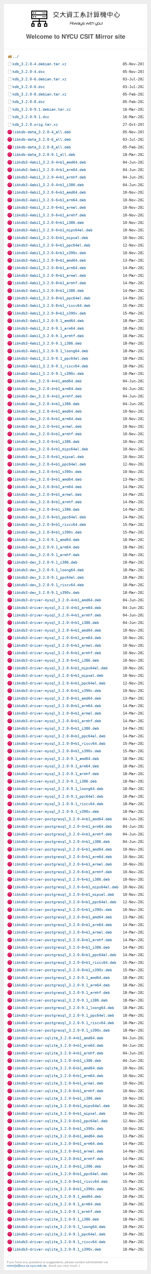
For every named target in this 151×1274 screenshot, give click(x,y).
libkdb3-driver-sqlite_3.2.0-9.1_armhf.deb (56, 1211)
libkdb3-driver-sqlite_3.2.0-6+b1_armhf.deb (57, 1091)
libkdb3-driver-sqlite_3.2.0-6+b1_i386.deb (56, 1098)
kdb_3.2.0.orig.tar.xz (35, 124)
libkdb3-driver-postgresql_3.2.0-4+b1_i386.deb (61, 841)
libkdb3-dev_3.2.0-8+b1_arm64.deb (47, 487)
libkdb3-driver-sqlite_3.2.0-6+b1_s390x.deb (57, 1128)
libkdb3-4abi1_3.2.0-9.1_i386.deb (47, 343)
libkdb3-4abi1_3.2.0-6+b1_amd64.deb (49, 192)
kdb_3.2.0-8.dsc (28, 101)
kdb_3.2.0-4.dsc (28, 71)
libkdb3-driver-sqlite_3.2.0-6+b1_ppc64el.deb (60, 1121)
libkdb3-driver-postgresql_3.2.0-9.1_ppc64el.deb (63, 1015)
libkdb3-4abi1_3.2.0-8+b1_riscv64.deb (51, 305)
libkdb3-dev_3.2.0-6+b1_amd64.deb (47, 411)
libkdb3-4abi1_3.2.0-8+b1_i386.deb (48, 290)
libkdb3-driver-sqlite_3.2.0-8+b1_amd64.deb (57, 1136)
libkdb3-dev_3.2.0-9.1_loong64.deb (48, 570)
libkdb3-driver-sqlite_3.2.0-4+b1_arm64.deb (57, 1045)
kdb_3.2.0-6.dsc (28, 87)
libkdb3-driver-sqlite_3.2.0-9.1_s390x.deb (56, 1249)
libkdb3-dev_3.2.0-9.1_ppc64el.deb (48, 577)
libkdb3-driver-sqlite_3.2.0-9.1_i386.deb (55, 1219)
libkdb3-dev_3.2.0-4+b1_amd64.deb (47, 381)
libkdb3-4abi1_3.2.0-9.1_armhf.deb (48, 336)
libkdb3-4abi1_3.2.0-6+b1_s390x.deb (49, 253)
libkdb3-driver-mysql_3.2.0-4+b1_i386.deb (55, 622)
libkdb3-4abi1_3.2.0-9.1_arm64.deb (48, 328)
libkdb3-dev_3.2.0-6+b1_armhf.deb (47, 434)
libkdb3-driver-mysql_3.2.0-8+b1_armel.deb (56, 713)
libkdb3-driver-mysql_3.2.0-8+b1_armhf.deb (56, 721)
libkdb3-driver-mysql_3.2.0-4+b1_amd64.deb (56, 600)
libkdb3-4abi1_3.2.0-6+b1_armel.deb (49, 207)
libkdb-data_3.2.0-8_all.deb (41, 147)
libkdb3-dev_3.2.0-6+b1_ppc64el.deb (49, 464)
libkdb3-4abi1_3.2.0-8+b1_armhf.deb (49, 283)
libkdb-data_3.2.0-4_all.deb (41, 132)
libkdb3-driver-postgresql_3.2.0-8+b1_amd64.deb (62, 917)
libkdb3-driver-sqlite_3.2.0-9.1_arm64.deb (56, 1204)
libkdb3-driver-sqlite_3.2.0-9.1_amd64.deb (56, 1196)
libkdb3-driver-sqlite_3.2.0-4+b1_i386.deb (56, 1060)
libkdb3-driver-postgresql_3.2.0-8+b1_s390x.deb (62, 970)
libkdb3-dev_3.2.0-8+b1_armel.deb (47, 494)
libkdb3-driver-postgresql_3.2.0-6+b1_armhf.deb (62, 872)
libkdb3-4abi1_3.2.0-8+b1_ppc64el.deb (51, 298)
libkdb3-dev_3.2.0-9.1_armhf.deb (45, 555)
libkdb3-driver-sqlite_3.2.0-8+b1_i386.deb (56, 1166)
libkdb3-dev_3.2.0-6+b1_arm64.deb (47, 419)
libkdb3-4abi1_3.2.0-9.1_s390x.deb (48, 373)
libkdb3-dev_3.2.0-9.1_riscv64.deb (48, 585)
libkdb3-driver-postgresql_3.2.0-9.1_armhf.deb (61, 992)
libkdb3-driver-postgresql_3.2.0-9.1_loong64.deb (63, 1007)
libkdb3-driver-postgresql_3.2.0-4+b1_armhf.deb (62, 834)
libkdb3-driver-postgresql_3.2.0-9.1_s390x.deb (61, 1030)
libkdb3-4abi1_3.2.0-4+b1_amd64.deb (49, 162)
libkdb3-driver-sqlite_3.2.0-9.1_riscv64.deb (58, 1242)
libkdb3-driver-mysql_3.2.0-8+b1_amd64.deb (56, 698)
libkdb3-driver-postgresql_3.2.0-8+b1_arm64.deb (62, 925)
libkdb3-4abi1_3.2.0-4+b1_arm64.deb (49, 169)
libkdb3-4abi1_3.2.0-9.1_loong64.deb (50, 351)
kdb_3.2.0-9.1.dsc (30, 117)
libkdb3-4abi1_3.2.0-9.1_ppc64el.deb (50, 358)
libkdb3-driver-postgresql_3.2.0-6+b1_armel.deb (62, 864)
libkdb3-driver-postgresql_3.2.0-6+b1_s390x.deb (62, 909)
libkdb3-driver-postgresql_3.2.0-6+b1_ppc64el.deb (64, 902)
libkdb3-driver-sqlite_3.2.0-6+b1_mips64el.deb (61, 1106)
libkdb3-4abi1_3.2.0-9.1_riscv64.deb (50, 366)
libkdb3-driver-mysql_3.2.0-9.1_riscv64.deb (57, 804)
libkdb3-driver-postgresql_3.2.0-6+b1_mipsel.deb (63, 894)
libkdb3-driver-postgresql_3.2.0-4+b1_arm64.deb (62, 826)
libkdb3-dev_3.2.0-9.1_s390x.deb (45, 592)
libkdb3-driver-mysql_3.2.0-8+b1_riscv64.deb (58, 743)
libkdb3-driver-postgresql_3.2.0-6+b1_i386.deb (61, 879)
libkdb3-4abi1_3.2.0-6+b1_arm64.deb (49, 200)
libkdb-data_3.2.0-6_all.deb (41, 139)
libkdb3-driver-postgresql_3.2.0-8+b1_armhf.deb (62, 940)
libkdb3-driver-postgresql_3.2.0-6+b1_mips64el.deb (65, 887)
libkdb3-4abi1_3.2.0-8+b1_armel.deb (49, 275)
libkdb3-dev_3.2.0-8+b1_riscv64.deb (49, 524)
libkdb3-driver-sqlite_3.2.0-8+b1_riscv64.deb (60, 1181)
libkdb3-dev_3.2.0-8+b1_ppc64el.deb (49, 517)
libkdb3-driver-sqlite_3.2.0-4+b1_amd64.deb (57, 1038)
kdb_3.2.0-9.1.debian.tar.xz (41, 109)
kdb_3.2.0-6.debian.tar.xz (39, 79)
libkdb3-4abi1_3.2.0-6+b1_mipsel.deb (50, 237)
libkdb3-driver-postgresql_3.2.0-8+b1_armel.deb (62, 932)
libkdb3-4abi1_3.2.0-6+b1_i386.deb (48, 222)
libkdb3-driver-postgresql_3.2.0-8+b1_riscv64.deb (64, 962)
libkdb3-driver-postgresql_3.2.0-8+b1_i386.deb (61, 947)
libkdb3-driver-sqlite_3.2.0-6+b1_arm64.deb (57, 1075)
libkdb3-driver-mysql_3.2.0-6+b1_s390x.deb (56, 690)
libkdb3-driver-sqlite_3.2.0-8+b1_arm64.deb (57, 1143)
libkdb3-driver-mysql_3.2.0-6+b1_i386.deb (55, 660)
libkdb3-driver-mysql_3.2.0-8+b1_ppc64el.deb (58, 736)
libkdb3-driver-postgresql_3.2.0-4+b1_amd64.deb (62, 819)
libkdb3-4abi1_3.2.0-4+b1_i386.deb (48, 185)
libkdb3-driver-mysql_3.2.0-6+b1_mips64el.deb (60, 668)
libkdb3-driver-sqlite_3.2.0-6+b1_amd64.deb (57, 1068)
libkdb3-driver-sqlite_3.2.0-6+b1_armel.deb (57, 1083)
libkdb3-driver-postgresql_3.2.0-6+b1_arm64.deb (62, 857)
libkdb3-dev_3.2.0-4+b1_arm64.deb (47, 388)
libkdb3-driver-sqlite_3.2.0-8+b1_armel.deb (57, 1151)
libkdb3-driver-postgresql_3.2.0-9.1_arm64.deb (61, 985)
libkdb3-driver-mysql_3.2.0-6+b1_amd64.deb (56, 630)
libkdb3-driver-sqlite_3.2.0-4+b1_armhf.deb (57, 1053)
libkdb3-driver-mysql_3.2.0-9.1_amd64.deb (55, 758)
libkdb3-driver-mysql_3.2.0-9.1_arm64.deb (55, 766)
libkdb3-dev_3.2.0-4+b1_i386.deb (45, 404)
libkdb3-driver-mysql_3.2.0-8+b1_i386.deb (55, 728)
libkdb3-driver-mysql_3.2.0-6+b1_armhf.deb (56, 653)
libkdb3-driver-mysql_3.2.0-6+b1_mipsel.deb (57, 675)
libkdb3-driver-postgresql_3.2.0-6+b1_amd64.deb (62, 849)
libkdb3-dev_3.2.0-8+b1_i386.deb (45, 509)
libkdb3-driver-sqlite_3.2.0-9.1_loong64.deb (58, 1226)
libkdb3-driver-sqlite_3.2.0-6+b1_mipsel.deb (58, 1113)
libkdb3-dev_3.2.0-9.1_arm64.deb (45, 547)
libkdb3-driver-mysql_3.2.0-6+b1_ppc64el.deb (58, 683)
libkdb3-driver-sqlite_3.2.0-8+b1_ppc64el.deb (60, 1174)
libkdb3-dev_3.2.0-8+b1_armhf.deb (47, 502)
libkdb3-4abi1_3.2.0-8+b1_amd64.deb (49, 260)
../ (15, 56)
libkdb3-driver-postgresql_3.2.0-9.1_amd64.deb (61, 977)
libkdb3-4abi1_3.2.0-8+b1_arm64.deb (49, 268)
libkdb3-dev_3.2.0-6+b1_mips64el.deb (50, 449)
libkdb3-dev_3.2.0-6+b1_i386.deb (45, 441)
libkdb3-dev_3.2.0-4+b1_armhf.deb (47, 396)
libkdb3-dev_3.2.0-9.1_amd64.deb (45, 539)
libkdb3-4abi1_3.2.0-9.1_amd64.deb (48, 320)
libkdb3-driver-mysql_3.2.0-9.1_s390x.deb (55, 811)
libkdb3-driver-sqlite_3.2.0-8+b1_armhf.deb (57, 1158)
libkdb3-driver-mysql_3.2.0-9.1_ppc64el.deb (57, 796)
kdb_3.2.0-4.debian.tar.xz (39, 64)
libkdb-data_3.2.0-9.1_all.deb (43, 154)
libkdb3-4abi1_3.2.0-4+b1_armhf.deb (49, 177)
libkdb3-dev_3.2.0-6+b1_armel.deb (47, 426)
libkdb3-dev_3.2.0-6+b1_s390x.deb (47, 471)
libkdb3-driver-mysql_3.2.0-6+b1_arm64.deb (56, 638)
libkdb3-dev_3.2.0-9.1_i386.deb (44, 562)
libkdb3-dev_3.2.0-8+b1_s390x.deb (47, 532)
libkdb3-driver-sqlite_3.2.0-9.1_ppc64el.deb (58, 1234)
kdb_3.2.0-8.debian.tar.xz (39, 94)
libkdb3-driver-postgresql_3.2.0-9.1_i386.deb (60, 1000)
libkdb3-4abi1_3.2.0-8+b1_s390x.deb (49, 313)
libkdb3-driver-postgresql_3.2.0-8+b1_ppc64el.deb (64, 955)
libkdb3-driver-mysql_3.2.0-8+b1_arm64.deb (56, 706)
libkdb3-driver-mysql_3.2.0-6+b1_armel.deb (56, 645)
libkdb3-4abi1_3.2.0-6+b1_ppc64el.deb (51, 245)
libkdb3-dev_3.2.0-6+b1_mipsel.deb (48, 456)
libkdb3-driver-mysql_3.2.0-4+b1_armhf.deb (56, 615)
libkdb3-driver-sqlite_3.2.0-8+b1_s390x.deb (57, 1189)
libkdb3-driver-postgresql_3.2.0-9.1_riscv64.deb (63, 1023)
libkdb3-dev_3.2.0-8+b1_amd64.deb (47, 479)
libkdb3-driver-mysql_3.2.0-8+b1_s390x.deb (56, 751)
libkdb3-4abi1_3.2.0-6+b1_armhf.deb (49, 215)
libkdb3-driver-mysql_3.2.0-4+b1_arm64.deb (56, 607)
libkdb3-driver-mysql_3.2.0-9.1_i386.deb (54, 781)
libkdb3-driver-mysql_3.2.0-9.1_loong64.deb (57, 788)
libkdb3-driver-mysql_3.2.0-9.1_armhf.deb (55, 774)
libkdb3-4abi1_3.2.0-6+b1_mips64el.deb (52, 230)
